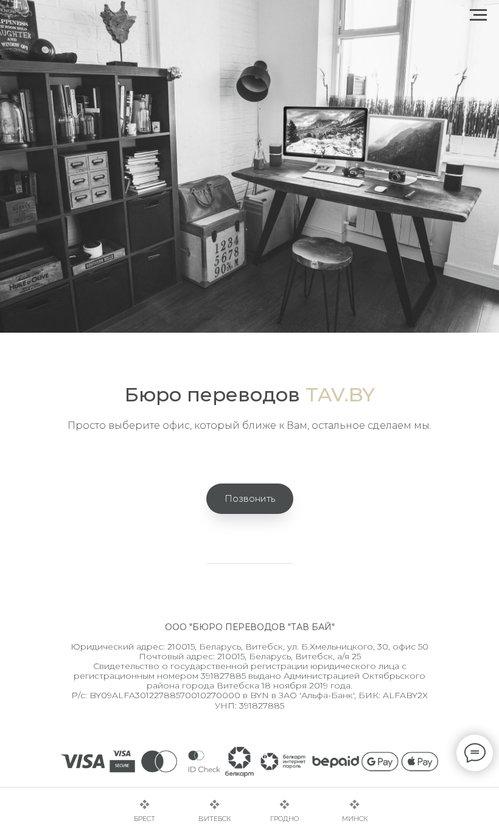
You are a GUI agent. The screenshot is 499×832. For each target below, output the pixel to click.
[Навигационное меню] (478, 15)
